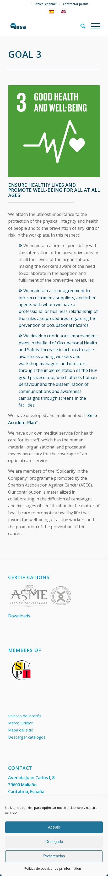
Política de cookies (38, 868)
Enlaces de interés (24, 715)
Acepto (54, 827)
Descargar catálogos (27, 737)
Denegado (54, 841)
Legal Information (68, 868)
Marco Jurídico (20, 722)
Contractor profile (76, 4)
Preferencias (54, 856)
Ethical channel (46, 4)
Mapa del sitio (20, 730)
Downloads (19, 616)
